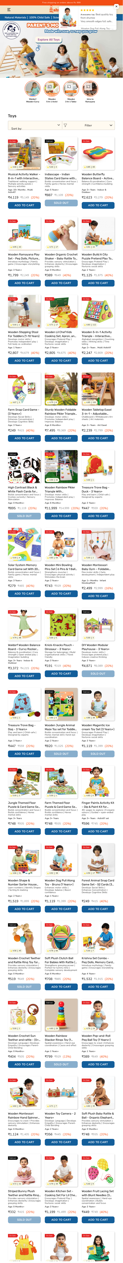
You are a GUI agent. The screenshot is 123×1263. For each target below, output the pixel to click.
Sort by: (16, 129)
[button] (9, 9)
